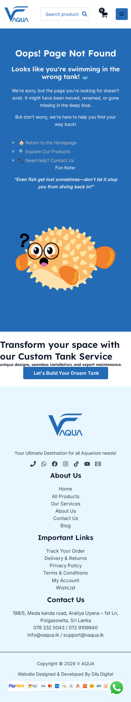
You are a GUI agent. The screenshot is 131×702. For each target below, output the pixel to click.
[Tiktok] (76, 464)
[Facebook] (55, 464)
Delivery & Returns (66, 558)
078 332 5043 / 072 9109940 (65, 628)
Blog (65, 526)
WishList (65, 588)
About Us (65, 511)
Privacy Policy (66, 565)
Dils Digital (102, 674)
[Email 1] (98, 464)
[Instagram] (65, 464)
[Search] (85, 14)
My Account (65, 580)
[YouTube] (87, 464)
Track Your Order (65, 551)
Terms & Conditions (65, 573)
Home (65, 489)
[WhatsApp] (44, 464)
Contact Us (65, 518)
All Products (65, 496)
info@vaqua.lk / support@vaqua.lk (65, 635)
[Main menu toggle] (122, 14)
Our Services (65, 504)
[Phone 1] (33, 464)
